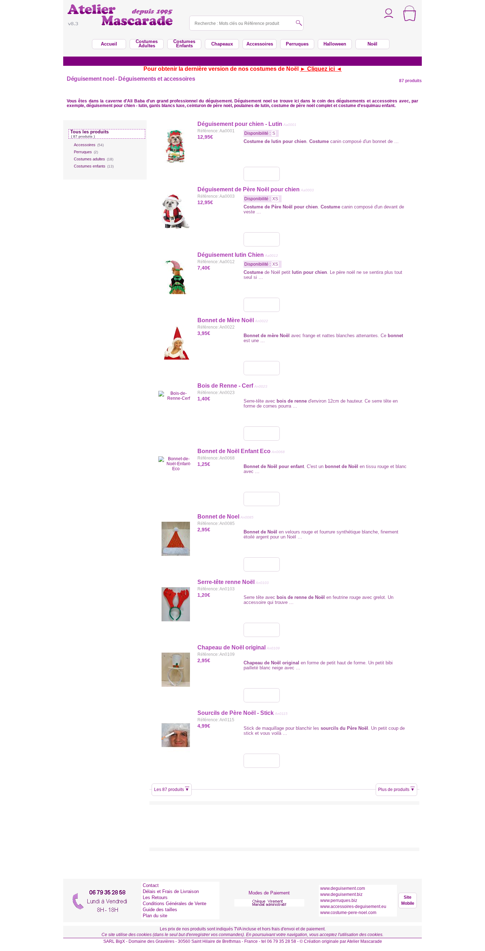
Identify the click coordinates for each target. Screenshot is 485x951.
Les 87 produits (171, 789)
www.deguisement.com (342, 888)
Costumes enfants (94, 166)
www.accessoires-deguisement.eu (353, 906)
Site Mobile (407, 900)
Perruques (86, 152)
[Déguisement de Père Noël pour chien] (262, 239)
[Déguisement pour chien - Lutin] (262, 174)
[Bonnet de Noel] (262, 564)
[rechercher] (299, 23)
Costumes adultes (93, 159)
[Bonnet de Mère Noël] (262, 368)
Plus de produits (396, 789)
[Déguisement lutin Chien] (262, 305)
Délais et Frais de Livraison (171, 891)
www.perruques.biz (338, 900)
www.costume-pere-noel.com (348, 912)
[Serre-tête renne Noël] (262, 630)
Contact (151, 885)
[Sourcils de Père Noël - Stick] (262, 761)
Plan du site (155, 915)
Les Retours (155, 897)
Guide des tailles (160, 909)
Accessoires (89, 145)
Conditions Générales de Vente (174, 903)
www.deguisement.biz (341, 894)
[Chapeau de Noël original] (262, 695)
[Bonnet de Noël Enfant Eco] (262, 499)
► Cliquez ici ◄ (321, 69)
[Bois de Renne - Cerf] (262, 433)
